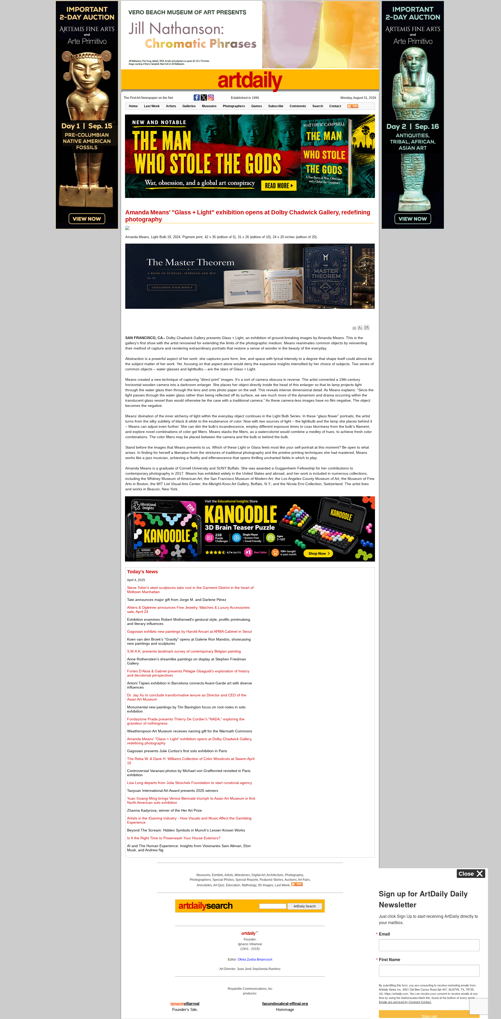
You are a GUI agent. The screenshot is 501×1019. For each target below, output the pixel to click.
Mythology (249, 885)
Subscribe (275, 106)
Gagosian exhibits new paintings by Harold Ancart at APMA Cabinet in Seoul (189, 631)
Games (256, 106)
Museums (209, 106)
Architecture (274, 875)
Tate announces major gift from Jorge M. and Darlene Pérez (176, 600)
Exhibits (217, 875)
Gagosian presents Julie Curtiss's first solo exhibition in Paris (177, 751)
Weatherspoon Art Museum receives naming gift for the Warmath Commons (189, 731)
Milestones (242, 875)
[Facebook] (197, 99)
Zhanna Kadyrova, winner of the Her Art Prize (164, 810)
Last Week (152, 106)
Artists (171, 106)
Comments (298, 106)
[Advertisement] (315, 605)
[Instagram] (211, 99)
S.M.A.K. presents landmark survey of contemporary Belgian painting (184, 651)
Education (233, 885)
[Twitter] (204, 99)
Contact (335, 106)
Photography (294, 875)
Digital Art (258, 875)
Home (133, 106)
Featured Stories (271, 880)
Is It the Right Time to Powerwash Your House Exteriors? (173, 838)
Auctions (290, 880)
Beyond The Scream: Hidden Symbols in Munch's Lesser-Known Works (186, 830)
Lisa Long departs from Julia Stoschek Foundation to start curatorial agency (189, 783)
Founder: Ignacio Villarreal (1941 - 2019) (250, 944)
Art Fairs (304, 880)
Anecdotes (204, 885)
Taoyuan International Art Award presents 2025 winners (172, 790)
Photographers (234, 106)
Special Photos (223, 880)
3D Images (265, 885)
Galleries (189, 106)
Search (317, 106)
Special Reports (246, 880)
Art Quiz (218, 885)
